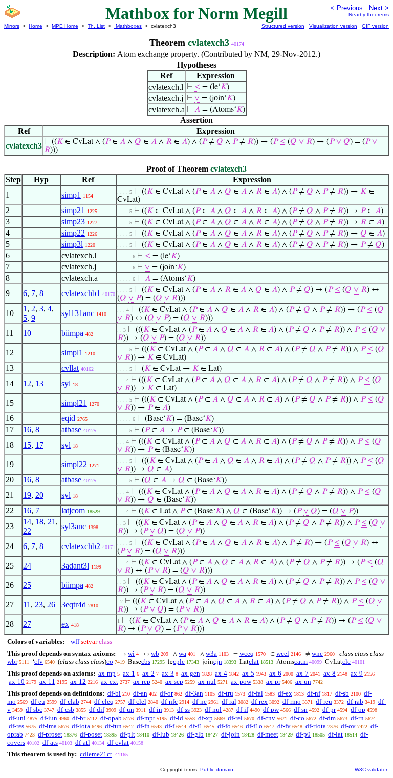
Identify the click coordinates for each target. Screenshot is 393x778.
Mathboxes (128, 26)
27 (27, 624)
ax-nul (207, 681)
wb (155, 653)
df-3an (194, 693)
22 (27, 531)
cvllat (70, 368)
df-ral (229, 701)
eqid (68, 418)
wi (131, 653)
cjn (217, 661)
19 (27, 495)
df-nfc (169, 701)
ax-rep (141, 681)
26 (51, 604)
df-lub (160, 734)
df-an (140, 693)
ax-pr (273, 681)
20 (39, 495)
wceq (246, 653)
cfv (38, 661)
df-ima (48, 726)
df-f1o (254, 726)
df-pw (271, 709)
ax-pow (241, 681)
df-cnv (266, 718)
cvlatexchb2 (80, 546)
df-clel (137, 701)
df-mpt (146, 718)
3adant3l (75, 565)
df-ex (285, 693)
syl (66, 383)
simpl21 (74, 402)
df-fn (143, 726)
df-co (297, 718)
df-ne (199, 701)
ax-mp (107, 673)
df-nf (313, 693)
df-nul (213, 709)
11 (27, 604)
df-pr (329, 709)
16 (27, 429)
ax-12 (78, 681)
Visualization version (333, 26)
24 (27, 565)
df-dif (96, 709)
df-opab (111, 718)
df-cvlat (118, 742)
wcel (282, 653)
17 (39, 444)
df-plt (127, 734)
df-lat (335, 734)
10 (27, 333)
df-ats (50, 742)
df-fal (255, 693)
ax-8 (329, 673)
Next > (379, 8)
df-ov (348, 726)
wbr (12, 661)
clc (346, 661)
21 (52, 521)
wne (317, 653)
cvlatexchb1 (80, 293)
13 (39, 383)
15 (27, 444)
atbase (71, 429)
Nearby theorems (368, 14)
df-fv (284, 726)
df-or (166, 693)
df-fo (224, 726)
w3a (211, 653)
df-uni (17, 718)
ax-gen (190, 673)
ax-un (303, 681)
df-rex (259, 701)
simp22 (73, 232)
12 (27, 383)
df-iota (81, 726)
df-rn (357, 718)
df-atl (82, 742)
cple (179, 661)
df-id (176, 718)
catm (301, 661)
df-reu (324, 701)
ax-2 (148, 673)
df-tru (225, 693)
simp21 (73, 210)
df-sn (301, 709)
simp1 (71, 195)
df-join (230, 734)
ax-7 (302, 673)
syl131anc (77, 313)
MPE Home (65, 26)
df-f (169, 726)
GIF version (375, 26)
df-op (358, 709)
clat (254, 661)
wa (182, 653)
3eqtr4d (73, 604)
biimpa (72, 333)
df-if (242, 709)
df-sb (342, 693)
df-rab (355, 701)
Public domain (216, 769)
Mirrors (11, 26)
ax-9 (357, 673)
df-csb (65, 709)
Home (35, 26)
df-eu (38, 701)
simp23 (73, 221)
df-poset (91, 734)
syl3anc (73, 526)
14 (27, 521)
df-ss (183, 709)
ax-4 (221, 673)
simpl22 (74, 464)
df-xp (205, 718)
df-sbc (34, 709)
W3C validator (371, 769)
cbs (145, 661)
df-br (78, 718)
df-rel (235, 718)
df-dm (327, 718)
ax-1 (129, 673)
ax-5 (248, 673)
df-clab (69, 701)
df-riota (315, 726)
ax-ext (109, 681)
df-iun (48, 718)
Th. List (96, 26)
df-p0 (303, 734)
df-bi (114, 693)
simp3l (72, 244)
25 (27, 585)
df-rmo (291, 701)
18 (39, 521)
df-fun (113, 726)
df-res (16, 726)
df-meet (267, 734)
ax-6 (275, 673)
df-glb (195, 734)
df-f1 (196, 726)
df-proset (50, 734)
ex (65, 624)
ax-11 (47, 681)
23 (39, 604)
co (109, 661)
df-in (155, 709)
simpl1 (72, 352)
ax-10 (17, 681)
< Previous (347, 8)
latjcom (73, 510)
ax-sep (174, 681)
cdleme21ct (96, 754)
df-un (126, 709)
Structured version (282, 26)
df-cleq (104, 701)
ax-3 (168, 673)
